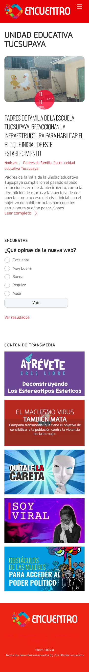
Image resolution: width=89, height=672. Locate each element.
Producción (39, 641)
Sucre (58, 163)
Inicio (10, 635)
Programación (29, 635)
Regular (19, 285)
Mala (17, 293)
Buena (18, 276)
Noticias (10, 163)
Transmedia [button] (62, 635)
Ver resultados (17, 317)
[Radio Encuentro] (37, 16)
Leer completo (17, 213)
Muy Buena (22, 268)
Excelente (21, 260)
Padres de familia (37, 163)
